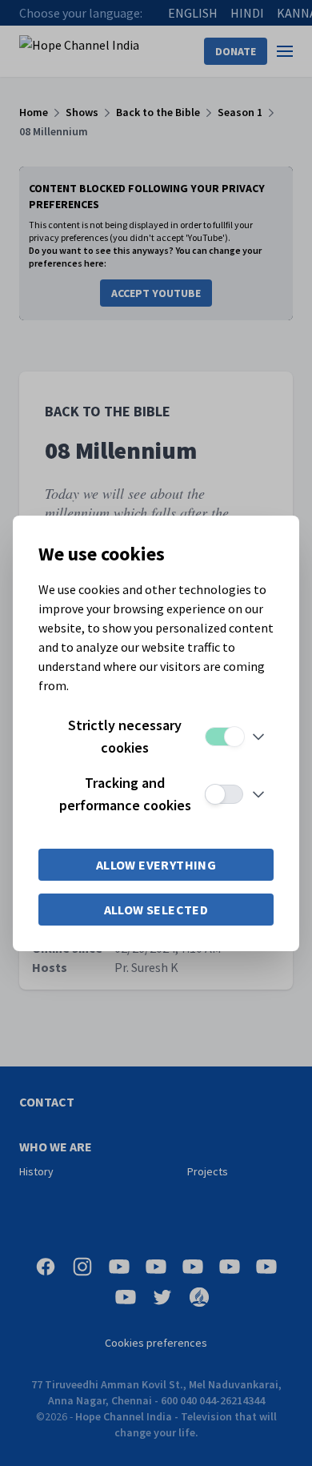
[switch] (224, 736)
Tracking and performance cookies (125, 793)
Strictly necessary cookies (125, 736)
